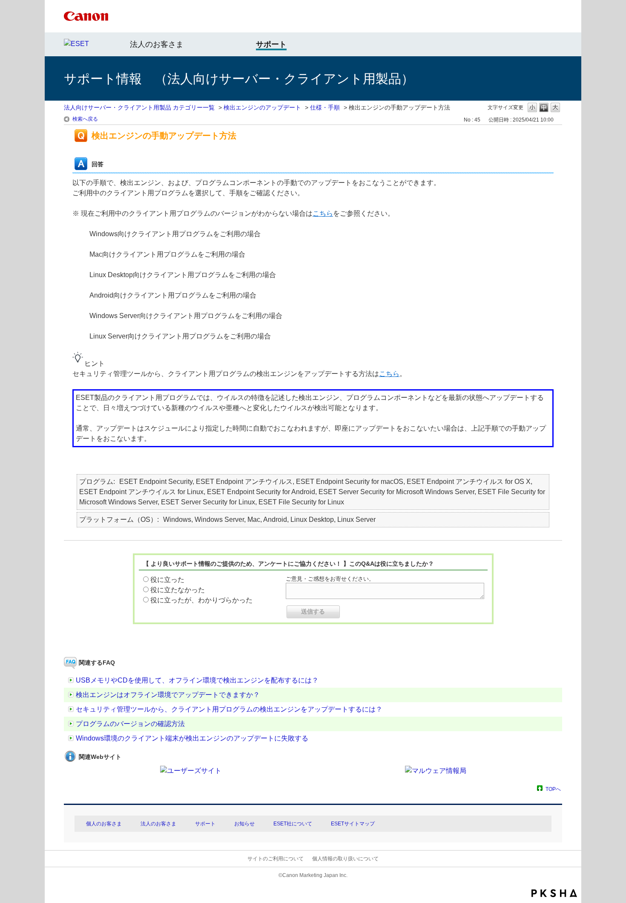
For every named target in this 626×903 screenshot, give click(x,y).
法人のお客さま (157, 44)
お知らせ (244, 824)
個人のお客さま (104, 824)
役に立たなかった (177, 589)
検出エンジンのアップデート (262, 107)
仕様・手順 (325, 107)
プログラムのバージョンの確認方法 (130, 723)
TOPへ (553, 789)
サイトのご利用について (275, 859)
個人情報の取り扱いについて (345, 859)
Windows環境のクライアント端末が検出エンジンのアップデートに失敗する (192, 738)
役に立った (167, 579)
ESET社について (292, 824)
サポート (205, 824)
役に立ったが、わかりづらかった (201, 600)
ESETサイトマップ (353, 824)
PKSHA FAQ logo (554, 893)
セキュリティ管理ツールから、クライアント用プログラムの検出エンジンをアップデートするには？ (229, 709)
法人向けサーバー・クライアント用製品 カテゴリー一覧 (139, 107)
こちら (323, 213)
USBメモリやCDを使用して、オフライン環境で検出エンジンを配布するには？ (197, 680)
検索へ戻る (85, 119)
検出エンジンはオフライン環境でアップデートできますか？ (168, 694)
